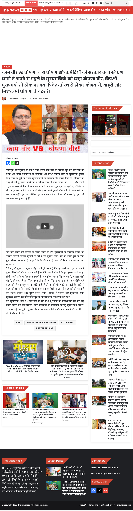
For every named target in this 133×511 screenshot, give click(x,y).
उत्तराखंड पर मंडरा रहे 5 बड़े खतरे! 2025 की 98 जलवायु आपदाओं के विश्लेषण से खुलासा (118, 292)
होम (35, 10)
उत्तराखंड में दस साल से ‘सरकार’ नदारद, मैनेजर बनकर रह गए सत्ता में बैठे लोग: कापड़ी (118, 306)
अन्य (127, 10)
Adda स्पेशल (90, 10)
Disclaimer (126, 505)
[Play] (45, 226)
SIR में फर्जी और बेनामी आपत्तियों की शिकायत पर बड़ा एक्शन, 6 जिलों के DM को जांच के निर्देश (15, 413)
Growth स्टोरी (57, 10)
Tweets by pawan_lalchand (103, 152)
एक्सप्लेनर (118, 10)
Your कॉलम (105, 10)
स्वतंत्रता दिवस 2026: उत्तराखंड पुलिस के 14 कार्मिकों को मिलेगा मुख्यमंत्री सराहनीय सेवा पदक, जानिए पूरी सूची (118, 386)
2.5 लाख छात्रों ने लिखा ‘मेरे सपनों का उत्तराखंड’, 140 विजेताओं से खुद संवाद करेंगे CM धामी (118, 278)
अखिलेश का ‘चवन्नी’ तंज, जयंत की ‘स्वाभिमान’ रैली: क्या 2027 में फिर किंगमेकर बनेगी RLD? (119, 264)
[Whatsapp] (13, 163)
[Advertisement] (66, 44)
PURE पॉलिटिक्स (74, 10)
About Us (84, 505)
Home (6, 19)
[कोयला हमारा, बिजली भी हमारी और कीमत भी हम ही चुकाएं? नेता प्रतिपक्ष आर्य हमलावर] (99, 217)
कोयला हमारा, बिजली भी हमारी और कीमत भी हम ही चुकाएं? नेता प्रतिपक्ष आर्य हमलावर (118, 218)
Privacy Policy (115, 505)
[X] (17, 163)
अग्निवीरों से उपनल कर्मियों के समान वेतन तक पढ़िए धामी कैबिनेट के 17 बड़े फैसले (118, 232)
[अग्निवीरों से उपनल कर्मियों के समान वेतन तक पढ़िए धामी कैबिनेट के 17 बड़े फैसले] (99, 231)
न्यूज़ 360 (43, 10)
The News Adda (12, 99)
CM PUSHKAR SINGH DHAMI (42, 323)
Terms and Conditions (98, 505)
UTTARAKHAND (46, 328)
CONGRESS (68, 323)
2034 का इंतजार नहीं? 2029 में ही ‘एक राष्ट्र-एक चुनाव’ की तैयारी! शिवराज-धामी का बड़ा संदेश (117, 248)
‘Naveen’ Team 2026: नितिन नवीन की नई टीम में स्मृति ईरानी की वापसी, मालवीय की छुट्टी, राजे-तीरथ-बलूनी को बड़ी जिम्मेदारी (118, 323)
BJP (19, 323)
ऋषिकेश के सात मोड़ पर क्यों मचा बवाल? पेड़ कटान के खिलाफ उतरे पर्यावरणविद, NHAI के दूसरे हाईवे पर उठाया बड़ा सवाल (118, 367)
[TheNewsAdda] (17, 10)
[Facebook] (8, 163)
